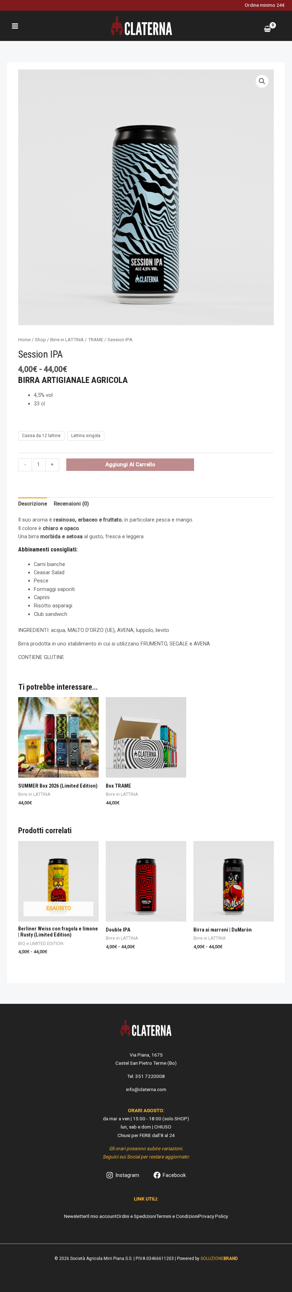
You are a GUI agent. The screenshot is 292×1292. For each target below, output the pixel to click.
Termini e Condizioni (177, 1216)
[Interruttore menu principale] (15, 26)
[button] (262, 81)
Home (24, 339)
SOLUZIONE (219, 1258)
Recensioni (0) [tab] (71, 503)
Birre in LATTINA (67, 339)
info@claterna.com (146, 1089)
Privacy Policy (213, 1216)
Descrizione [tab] (32, 503)
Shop (40, 339)
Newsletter (75, 1216)
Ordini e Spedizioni (136, 1216)
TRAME (95, 339)
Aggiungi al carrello (130, 464)
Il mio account (101, 1216)
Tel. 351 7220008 (146, 1076)
